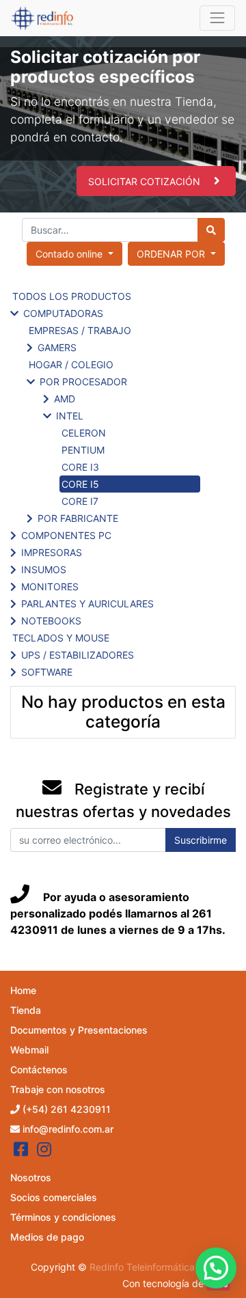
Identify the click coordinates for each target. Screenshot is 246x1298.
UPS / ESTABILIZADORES (77, 655)
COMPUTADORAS (63, 313)
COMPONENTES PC (66, 535)
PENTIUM (83, 450)
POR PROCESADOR (83, 381)
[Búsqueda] (211, 230)
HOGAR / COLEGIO (71, 364)
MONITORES (50, 586)
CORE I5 (80, 484)
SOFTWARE (46, 672)
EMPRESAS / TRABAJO (80, 330)
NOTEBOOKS (51, 620)
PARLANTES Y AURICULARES (87, 603)
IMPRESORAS (51, 552)
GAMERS (57, 347)
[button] (176, 254)
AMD (64, 398)
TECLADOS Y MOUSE (60, 638)
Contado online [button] (70, 254)
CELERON (84, 433)
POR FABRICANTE (78, 518)
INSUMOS (43, 569)
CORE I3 (80, 467)
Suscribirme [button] (200, 840)
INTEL (69, 416)
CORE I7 (80, 501)
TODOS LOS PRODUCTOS (71, 296)
